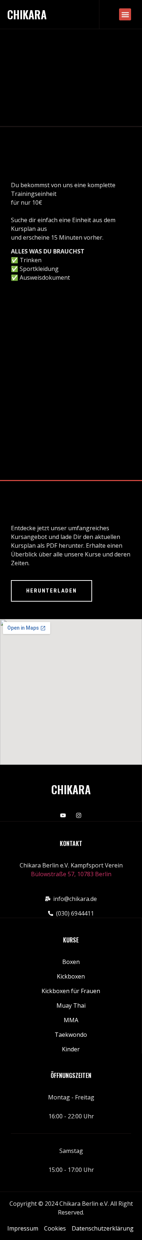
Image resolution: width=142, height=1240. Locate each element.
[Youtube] (63, 815)
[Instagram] (78, 815)
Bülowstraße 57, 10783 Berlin (71, 874)
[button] (125, 14)
